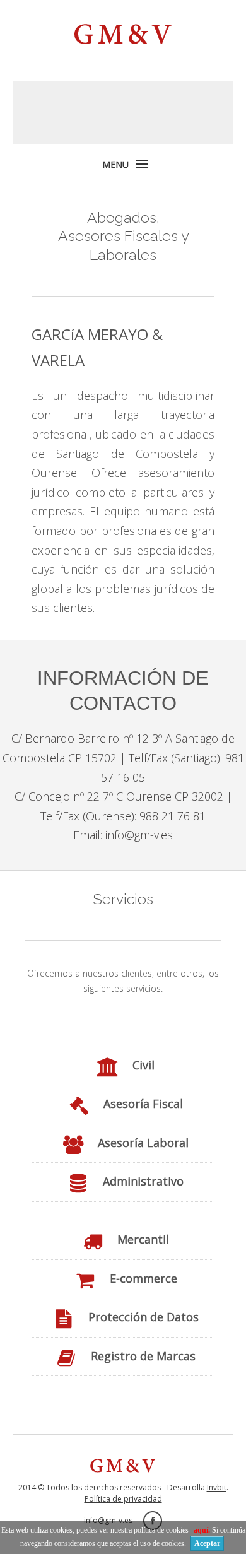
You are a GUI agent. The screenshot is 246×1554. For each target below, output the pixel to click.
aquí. (203, 1530)
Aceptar (207, 1543)
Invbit (216, 1487)
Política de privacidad (123, 1498)
